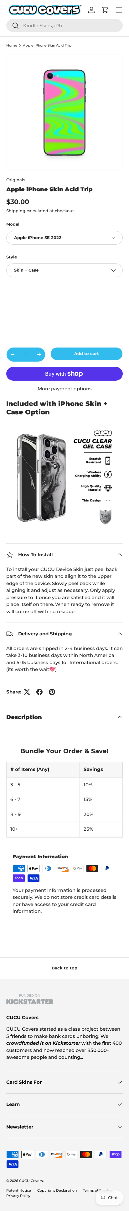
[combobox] (64, 25)
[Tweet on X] (27, 692)
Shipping (15, 210)
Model (12, 224)
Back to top (64, 967)
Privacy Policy (18, 1195)
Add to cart (86, 353)
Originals (15, 179)
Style (11, 256)
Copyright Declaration (57, 1190)
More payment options (65, 389)
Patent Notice (18, 1190)
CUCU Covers (31, 1180)
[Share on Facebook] (39, 692)
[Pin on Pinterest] (52, 692)
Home (11, 45)
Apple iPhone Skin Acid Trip (47, 45)
